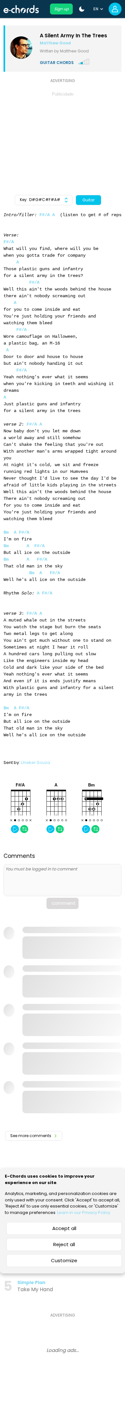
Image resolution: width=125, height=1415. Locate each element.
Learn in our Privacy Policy (83, 1212)
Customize (64, 1260)
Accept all (64, 1228)
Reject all (64, 1244)
